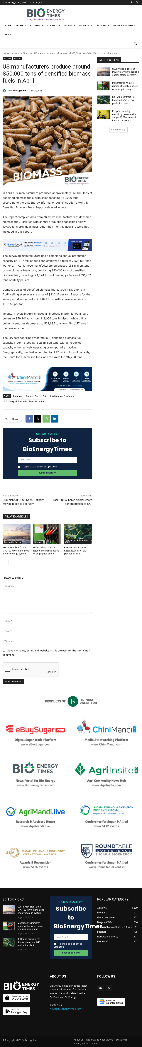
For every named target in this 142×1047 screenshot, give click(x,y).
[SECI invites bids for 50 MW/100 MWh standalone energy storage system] (17, 534)
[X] (37, 419)
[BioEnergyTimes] (5, 90)
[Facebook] (29, 419)
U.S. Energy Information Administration (24, 401)
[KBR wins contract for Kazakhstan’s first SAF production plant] (78, 534)
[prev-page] (5, 562)
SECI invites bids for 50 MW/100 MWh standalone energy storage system (16, 550)
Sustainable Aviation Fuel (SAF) (77, 541)
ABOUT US (58, 976)
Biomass (27, 53)
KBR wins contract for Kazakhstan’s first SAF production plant (75, 550)
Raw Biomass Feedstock (62, 396)
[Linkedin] (132, 3)
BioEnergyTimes (19, 90)
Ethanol (38, 542)
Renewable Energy (12, 542)
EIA (44, 396)
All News (15, 53)
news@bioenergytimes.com (65, 1008)
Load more (117, 129)
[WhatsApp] (46, 419)
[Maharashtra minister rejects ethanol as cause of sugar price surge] (47, 534)
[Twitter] (137, 3)
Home (6, 53)
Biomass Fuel (32, 396)
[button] (135, 43)
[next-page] (11, 562)
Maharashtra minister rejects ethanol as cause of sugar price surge (46, 550)
